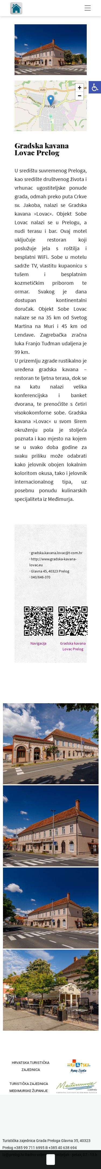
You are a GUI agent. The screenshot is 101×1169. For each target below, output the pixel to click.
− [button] (79, 95)
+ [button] (79, 87)
